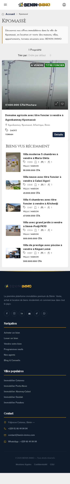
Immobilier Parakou (14, 402)
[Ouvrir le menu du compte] (64, 4)
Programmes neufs (13, 349)
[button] (57, 103)
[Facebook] (7, 313)
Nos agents (9, 355)
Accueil (10, 14)
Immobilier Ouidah (13, 397)
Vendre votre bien (13, 344)
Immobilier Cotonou (14, 380)
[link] (35, 85)
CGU (52, 464)
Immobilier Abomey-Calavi (17, 391)
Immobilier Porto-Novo (15, 386)
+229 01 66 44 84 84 (18, 428)
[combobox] (40, 55)
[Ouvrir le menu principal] (5, 4)
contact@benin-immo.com (21, 435)
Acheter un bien (12, 333)
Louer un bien (11, 338)
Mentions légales (23, 464)
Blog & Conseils (12, 360)
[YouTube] (29, 313)
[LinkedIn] (22, 313)
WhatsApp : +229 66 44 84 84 (22, 441)
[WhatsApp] (44, 313)
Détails (58, 134)
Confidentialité (40, 464)
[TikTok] (37, 313)
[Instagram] (14, 313)
